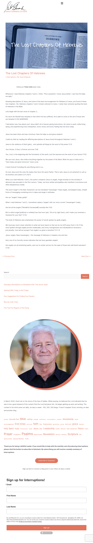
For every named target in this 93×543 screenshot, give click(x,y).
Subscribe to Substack (46, 460)
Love (58, 429)
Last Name (11, 507)
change (35, 419)
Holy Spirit (9, 428)
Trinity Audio (28, 87)
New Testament (72, 429)
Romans (64, 434)
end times (29, 424)
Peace (81, 428)
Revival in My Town (11, 302)
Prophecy (17, 434)
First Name (11, 496)
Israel (30, 429)
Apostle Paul (14, 419)
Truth (27, 439)
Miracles (63, 429)
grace (75, 424)
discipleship (68, 419)
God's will (68, 424)
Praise (86, 429)
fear (40, 424)
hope (17, 428)
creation (59, 419)
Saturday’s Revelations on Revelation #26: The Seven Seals (26, 284)
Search (6, 272)
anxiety (6, 419)
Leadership (49, 428)
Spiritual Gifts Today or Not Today (16, 290)
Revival (58, 434)
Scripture (73, 434)
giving (62, 424)
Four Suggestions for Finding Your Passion (19, 296)
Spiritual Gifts (8, 439)
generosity (56, 424)
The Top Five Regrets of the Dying (16, 308)
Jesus (36, 428)
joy (41, 428)
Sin (80, 434)
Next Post (86, 256)
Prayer (8, 434)
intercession (24, 429)
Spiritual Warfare (18, 439)
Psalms (27, 434)
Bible (23, 418)
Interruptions (11, 77)
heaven (81, 424)
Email (9, 484)
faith (35, 423)
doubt (76, 419)
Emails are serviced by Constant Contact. (30, 521)
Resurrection (38, 434)
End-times (20, 424)
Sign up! (46, 527)
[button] (62, 3)
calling (29, 419)
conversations (51, 419)
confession (42, 419)
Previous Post (8, 256)
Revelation (49, 434)
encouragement (9, 424)
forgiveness (47, 424)
